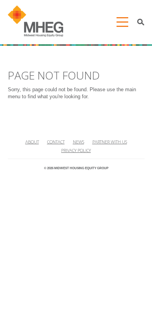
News (78, 142)
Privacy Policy (76, 150)
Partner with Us (109, 142)
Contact (56, 142)
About (32, 142)
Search (141, 22)
